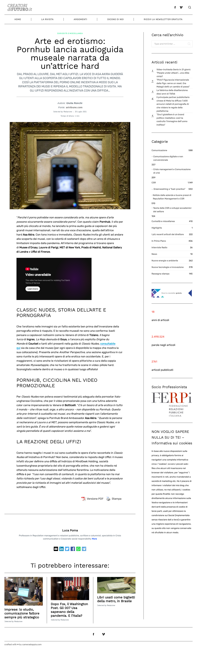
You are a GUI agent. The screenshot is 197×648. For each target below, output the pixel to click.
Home (17, 19)
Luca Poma (70, 530)
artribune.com (74, 107)
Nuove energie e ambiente (165, 260)
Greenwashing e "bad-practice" (169, 189)
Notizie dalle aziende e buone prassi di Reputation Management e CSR (172, 197)
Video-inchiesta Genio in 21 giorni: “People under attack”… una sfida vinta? (174, 73)
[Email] (56, 549)
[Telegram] (84, 549)
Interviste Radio (159, 247)
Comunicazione (159, 150)
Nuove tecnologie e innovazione (168, 267)
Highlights (157, 228)
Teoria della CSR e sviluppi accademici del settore (172, 210)
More (94, 538)
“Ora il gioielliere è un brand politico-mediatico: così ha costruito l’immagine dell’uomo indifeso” (172, 119)
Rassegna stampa (160, 273)
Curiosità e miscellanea (70, 33)
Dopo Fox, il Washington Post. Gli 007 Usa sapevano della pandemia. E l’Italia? (69, 609)
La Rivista (47, 19)
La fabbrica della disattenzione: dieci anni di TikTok (172, 92)
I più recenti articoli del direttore (168, 234)
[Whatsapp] (78, 549)
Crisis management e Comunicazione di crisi (172, 171)
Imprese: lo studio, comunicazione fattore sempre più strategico (21, 613)
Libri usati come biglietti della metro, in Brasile (116, 599)
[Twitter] (67, 549)
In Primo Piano (159, 241)
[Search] (190, 7)
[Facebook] (73, 549)
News (154, 254)
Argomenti (80, 19)
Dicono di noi (115, 19)
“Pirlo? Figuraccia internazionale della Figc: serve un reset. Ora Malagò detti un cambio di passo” (173, 83)
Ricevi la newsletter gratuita (163, 19)
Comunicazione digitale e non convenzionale (168, 158)
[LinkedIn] (61, 549)
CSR (154, 182)
